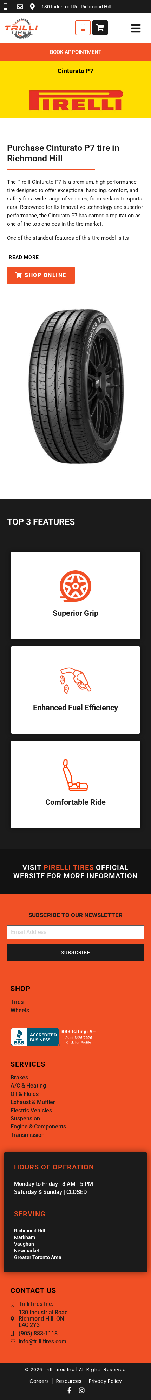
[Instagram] (82, 1390)
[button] (23, 257)
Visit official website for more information (75, 871)
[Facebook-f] (69, 1390)
